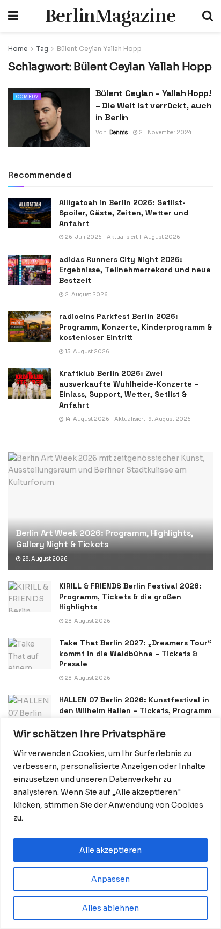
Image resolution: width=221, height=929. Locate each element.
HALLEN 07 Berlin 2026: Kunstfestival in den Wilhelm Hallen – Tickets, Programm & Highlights (135, 710)
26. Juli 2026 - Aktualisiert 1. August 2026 (122, 237)
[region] (110, 823)
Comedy (27, 96)
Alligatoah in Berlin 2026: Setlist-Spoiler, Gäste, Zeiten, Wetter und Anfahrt (123, 213)
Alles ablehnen (110, 908)
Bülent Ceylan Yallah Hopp (99, 49)
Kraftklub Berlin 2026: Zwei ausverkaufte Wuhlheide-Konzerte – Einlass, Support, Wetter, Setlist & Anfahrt (128, 389)
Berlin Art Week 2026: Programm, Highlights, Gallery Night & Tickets (104, 538)
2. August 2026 (86, 294)
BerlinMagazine (110, 16)
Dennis (118, 132)
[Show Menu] (13, 16)
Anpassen (110, 879)
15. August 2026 (86, 351)
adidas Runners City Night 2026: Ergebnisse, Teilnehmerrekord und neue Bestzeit (135, 270)
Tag (42, 49)
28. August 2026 (44, 558)
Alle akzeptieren (110, 850)
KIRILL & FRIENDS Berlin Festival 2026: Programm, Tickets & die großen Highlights (130, 596)
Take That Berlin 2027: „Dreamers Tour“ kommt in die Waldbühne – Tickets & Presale (135, 653)
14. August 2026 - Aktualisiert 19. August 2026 (127, 419)
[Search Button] (207, 16)
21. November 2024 (164, 132)
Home (18, 49)
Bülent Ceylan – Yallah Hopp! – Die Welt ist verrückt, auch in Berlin (153, 105)
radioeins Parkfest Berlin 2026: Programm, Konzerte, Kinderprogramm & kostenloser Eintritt (135, 326)
